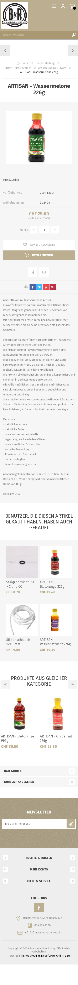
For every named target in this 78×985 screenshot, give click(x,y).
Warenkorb (72, 6)
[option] (19, 723)
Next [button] (72, 684)
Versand (45, 218)
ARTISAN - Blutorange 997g (17, 738)
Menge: (24, 230)
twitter (39, 287)
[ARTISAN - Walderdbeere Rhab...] (5, 50)
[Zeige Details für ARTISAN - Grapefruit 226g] (58, 713)
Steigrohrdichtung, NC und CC (20, 584)
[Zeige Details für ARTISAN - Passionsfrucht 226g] (56, 620)
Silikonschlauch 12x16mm (18, 642)
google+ (53, 287)
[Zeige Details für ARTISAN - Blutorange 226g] (56, 562)
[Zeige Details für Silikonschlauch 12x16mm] (22, 620)
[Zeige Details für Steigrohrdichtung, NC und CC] (22, 562)
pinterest (46, 287)
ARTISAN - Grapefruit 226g (56, 738)
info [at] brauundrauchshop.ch (43, 932)
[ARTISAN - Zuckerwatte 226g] (72, 50)
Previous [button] (5, 684)
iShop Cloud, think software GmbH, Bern (46, 955)
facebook (33, 287)
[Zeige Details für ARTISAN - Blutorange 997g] (19, 713)
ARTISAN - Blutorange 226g (52, 584)
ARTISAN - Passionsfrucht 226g (55, 642)
